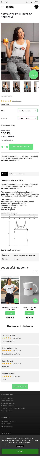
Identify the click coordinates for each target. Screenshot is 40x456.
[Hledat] (27, 2)
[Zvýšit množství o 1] (7, 147)
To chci (10, 313)
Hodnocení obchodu (20, 326)
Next (36, 271)
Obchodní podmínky (7, 405)
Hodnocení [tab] (12, 174)
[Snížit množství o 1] (2, 147)
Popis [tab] (4, 174)
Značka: (5, 104)
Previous (33, 271)
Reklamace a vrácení (8, 403)
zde (29, 442)
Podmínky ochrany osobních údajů (13, 408)
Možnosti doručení (7, 140)
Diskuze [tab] (21, 174)
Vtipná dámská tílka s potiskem (24, 255)
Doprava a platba (7, 398)
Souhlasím (20, 451)
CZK (36, 2)
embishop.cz (8, 426)
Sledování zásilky (7, 400)
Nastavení (20, 446)
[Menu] (2, 6)
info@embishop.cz (10, 421)
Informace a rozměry (8, 125)
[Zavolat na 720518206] (7, 2)
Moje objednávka (7, 411)
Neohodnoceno (16, 101)
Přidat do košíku (21, 147)
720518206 (8, 424)
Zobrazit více (20, 386)
